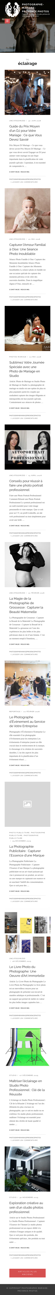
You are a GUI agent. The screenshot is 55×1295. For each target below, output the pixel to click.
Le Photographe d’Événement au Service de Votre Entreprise (27, 721)
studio (13, 1075)
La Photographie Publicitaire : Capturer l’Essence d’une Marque (26, 851)
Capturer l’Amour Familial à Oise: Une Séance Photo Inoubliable (27, 249)
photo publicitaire (19, 833)
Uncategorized (17, 121)
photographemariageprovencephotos (25, 179)
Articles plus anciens (27, 1273)
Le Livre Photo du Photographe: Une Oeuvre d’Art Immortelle (27, 971)
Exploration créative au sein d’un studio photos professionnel (26, 1207)
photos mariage (17, 357)
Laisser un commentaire (25, 182)
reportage (15, 711)
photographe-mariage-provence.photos (35, 8)
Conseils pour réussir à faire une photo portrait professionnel (26, 485)
